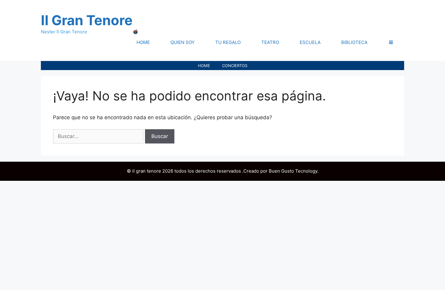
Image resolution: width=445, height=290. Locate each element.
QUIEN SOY (182, 42)
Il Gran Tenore (87, 20)
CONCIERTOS (234, 65)
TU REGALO (228, 42)
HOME (143, 42)
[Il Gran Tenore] (136, 32)
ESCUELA (310, 42)
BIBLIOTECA (354, 42)
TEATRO (270, 42)
